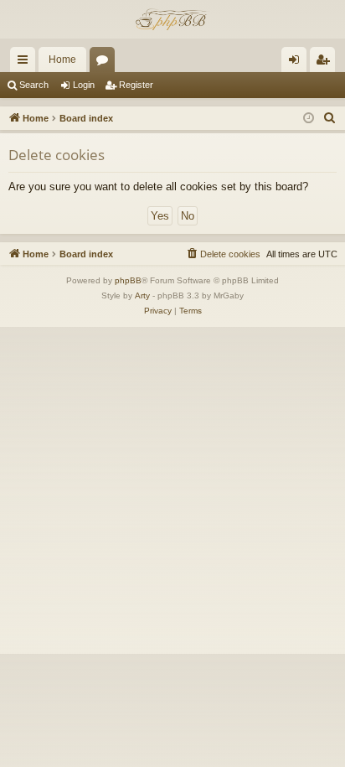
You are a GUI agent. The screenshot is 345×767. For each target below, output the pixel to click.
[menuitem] (329, 118)
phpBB (128, 280)
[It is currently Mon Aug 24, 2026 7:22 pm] (308, 118)
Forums (105, 63)
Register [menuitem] (326, 63)
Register (136, 85)
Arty (142, 295)
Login (84, 85)
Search (34, 85)
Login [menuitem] (297, 63)
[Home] (172, 19)
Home (62, 59)
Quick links (26, 63)
